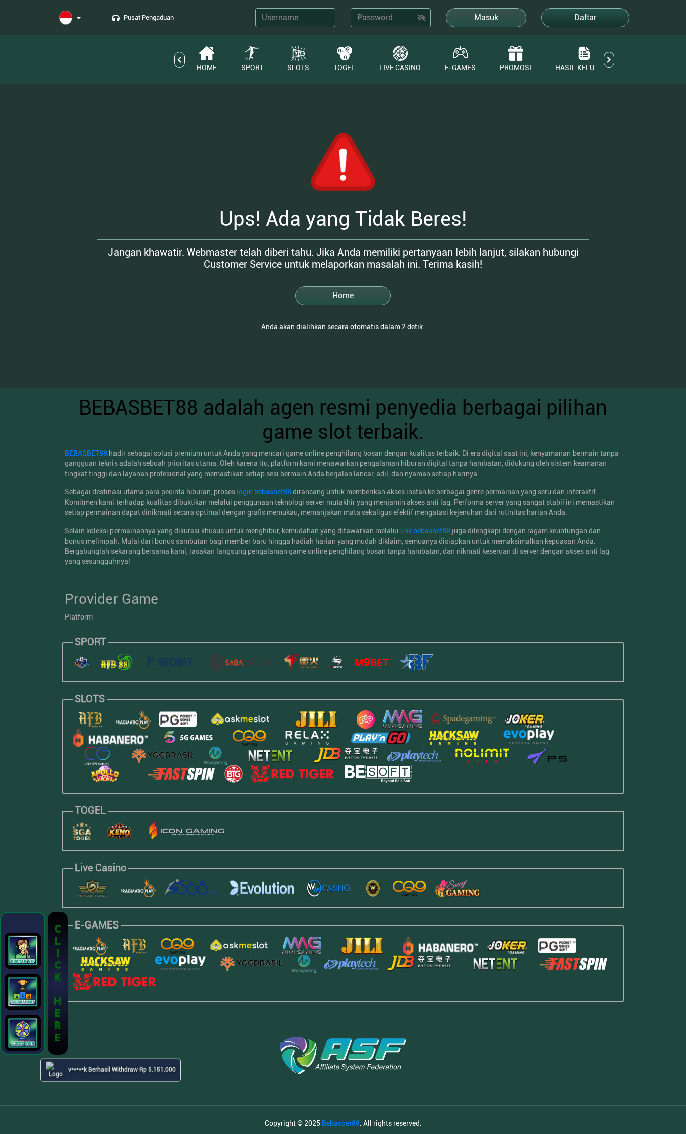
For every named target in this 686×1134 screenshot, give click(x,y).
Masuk (486, 17)
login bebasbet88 (264, 492)
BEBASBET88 (86, 453)
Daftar (585, 17)
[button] (70, 18)
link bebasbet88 (425, 531)
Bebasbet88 (341, 1123)
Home (343, 295)
